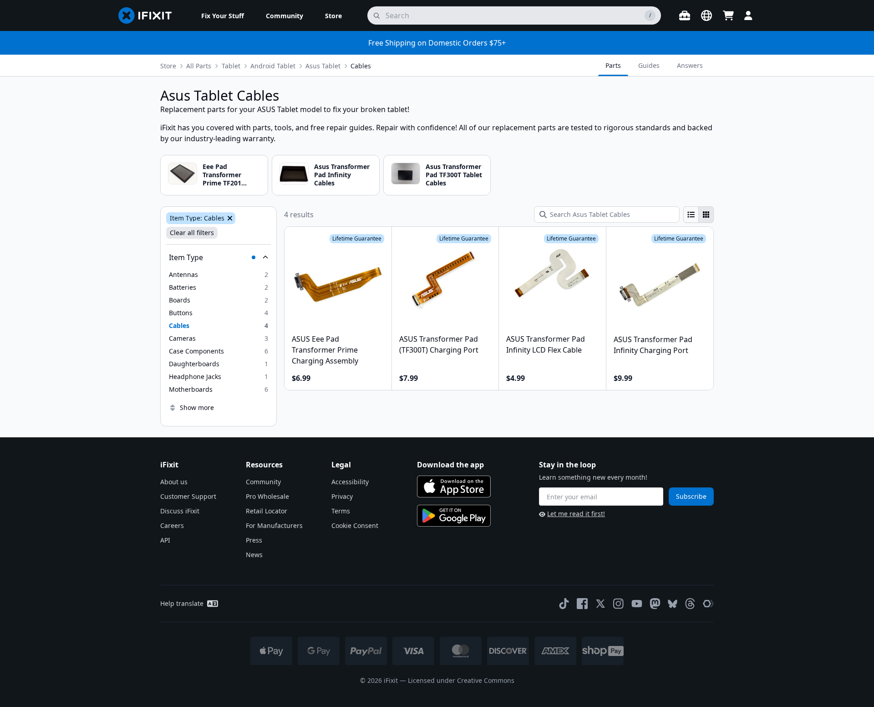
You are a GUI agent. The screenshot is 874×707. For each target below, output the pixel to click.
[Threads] (690, 603)
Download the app (450, 465)
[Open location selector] (706, 15)
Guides (649, 65)
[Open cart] (728, 15)
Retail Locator (266, 511)
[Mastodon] (655, 603)
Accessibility (350, 481)
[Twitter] (600, 603)
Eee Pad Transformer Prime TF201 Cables (222, 179)
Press (254, 540)
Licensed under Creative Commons (461, 680)
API (165, 540)
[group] (698, 214)
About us (174, 481)
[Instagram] (618, 603)
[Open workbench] (685, 15)
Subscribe (691, 496)
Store (168, 65)
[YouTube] (636, 603)
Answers (690, 65)
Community (263, 481)
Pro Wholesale (267, 496)
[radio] (691, 214)
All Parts (198, 65)
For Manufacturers (274, 525)
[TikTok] (564, 603)
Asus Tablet (322, 65)
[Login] (748, 15)
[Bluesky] (672, 604)
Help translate (181, 603)
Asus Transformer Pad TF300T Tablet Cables (454, 174)
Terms (340, 511)
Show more (197, 407)
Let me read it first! (576, 513)
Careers (172, 525)
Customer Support (188, 496)
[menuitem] (222, 15)
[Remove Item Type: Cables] (229, 218)
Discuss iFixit (179, 511)
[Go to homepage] (148, 15)
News (254, 554)
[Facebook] (582, 603)
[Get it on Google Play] (454, 516)
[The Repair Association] (708, 603)
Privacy (342, 496)
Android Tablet (272, 65)
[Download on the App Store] (454, 486)
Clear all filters (192, 232)
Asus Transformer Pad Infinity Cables (342, 174)
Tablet (231, 65)
